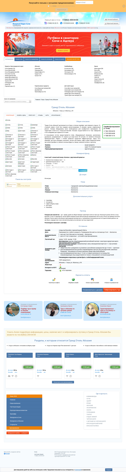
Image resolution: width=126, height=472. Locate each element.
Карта (47, 115)
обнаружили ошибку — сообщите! (18, 433)
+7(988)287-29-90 (83, 23)
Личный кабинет (112, 19)
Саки (95, 77)
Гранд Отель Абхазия (23, 186)
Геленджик (8, 82)
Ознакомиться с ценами (92, 290)
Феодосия (97, 74)
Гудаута (37, 74)
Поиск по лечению (46, 59)
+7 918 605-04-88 (109, 133)
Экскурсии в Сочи (15, 417)
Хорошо (108, 470)
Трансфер (12, 414)
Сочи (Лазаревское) (11, 72)
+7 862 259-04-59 (109, 131)
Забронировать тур (112, 290)
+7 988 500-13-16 (109, 136)
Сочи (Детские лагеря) (71, 88)
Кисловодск (68, 70)
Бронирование (55, 115)
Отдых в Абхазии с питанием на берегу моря (22, 345)
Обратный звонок (112, 23)
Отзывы (40, 115)
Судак (96, 75)
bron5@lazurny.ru (26, 317)
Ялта (95, 70)
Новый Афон (38, 72)
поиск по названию (9, 99)
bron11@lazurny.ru (66, 315)
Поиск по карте (59, 59)
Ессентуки (67, 68)
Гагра (36, 68)
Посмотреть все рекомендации (63, 382)
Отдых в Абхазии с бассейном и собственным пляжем (101, 345)
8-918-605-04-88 (105, 314)
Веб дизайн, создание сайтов (12, 452)
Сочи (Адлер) (9, 68)
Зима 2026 (13, 396)
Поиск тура (19, 59)
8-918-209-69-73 (26, 314)
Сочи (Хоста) (9, 74)
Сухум (37, 75)
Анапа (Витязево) (10, 77)
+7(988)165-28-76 (52, 23)
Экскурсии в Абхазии (16, 421)
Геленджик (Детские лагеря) (73, 92)
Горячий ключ (9, 86)
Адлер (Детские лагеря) (71, 93)
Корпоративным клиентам (18, 410)
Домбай (37, 90)
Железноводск (69, 74)
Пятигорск (67, 72)
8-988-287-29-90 (66, 312)
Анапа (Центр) (9, 75)
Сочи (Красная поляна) (41, 88)
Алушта (96, 72)
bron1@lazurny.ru (105, 317)
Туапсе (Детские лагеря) (71, 95)
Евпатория (97, 68)
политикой (78, 470)
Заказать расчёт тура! (73, 59)
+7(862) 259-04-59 (70, 19)
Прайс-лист (32, 115)
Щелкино (97, 81)
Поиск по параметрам (31, 59)
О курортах (13, 424)
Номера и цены (21, 115)
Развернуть (82, 170)
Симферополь (98, 82)
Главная (37, 99)
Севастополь (98, 79)
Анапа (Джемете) (10, 79)
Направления (9, 59)
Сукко (7, 84)
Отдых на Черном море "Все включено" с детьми (61, 345)
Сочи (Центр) (9, 70)
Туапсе (7, 81)
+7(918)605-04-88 (68, 23)
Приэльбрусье (39, 92)
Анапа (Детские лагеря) (71, 90)
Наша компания (14, 403)
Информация (10, 115)
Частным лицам (14, 407)
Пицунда (37, 70)
